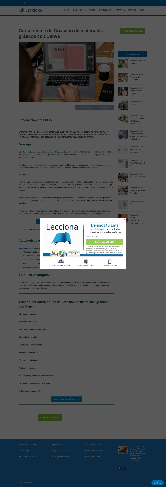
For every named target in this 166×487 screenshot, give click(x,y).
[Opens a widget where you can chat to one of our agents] (157, 483)
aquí (92, 254)
